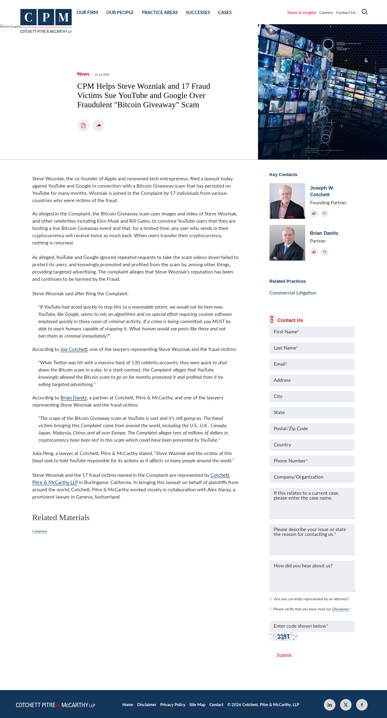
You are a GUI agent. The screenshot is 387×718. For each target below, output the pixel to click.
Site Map (197, 705)
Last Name (286, 348)
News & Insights (301, 13)
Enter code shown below (301, 626)
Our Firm (87, 12)
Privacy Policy (172, 705)
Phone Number (291, 461)
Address (282, 380)
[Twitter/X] (346, 705)
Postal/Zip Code (291, 428)
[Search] (365, 12)
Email (280, 364)
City (278, 396)
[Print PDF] (83, 125)
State (279, 412)
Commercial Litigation (292, 293)
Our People (120, 12)
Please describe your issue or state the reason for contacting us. (310, 532)
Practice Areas (160, 12)
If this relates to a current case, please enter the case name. (306, 496)
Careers (326, 13)
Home (127, 705)
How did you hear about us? (303, 566)
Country (282, 444)
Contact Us (346, 13)
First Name (286, 332)
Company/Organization (298, 477)
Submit (284, 655)
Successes (198, 12)
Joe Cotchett (73, 349)
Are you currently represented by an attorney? (311, 599)
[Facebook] (362, 705)
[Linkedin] (329, 705)
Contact (216, 705)
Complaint (39, 531)
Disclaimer (340, 609)
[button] (99, 125)
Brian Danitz (73, 398)
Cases (225, 12)
